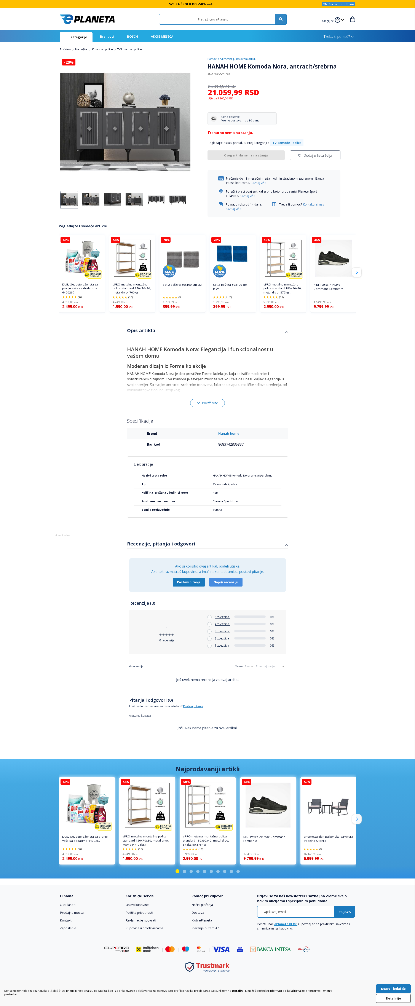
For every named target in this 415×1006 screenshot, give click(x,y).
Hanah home (228, 433)
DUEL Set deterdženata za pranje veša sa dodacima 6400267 (80, 288)
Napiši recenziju (226, 582)
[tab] (207, 331)
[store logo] (87, 19)
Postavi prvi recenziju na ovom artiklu (232, 59)
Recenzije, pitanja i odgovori (161, 543)
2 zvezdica (222, 638)
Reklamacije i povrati (141, 920)
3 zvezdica (222, 631)
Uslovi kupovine (137, 904)
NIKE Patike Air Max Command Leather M (328, 287)
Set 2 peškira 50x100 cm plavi (230, 287)
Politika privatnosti (139, 912)
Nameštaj (81, 49)
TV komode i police (129, 49)
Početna (65, 49)
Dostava (198, 912)
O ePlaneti (67, 904)
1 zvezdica (222, 645)
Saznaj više (258, 183)
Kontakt (66, 920)
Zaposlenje (68, 928)
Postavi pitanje (189, 582)
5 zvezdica (222, 617)
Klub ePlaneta (202, 920)
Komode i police (102, 49)
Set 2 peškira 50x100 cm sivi (182, 285)
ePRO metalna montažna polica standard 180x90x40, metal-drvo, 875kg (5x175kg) (282, 288)
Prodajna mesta (72, 912)
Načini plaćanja (202, 904)
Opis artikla (141, 330)
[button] (328, 20)
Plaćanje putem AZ (205, 928)
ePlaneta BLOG (285, 924)
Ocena (239, 666)
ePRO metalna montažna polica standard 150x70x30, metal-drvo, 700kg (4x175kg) (132, 288)
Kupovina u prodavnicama (144, 928)
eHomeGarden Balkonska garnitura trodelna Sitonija (328, 839)
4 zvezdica (222, 624)
